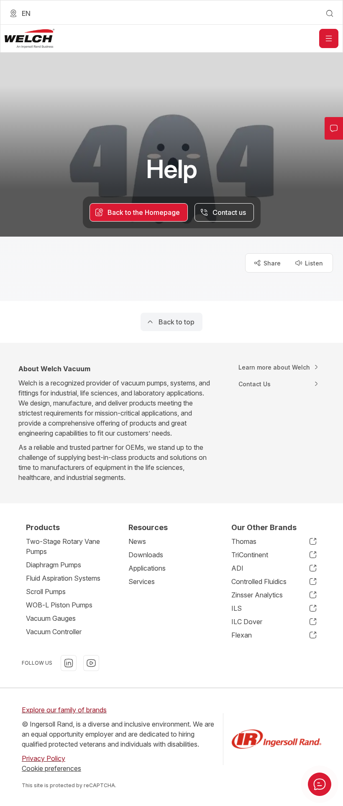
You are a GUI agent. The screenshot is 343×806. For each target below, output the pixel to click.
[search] (329, 13)
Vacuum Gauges (51, 618)
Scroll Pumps (46, 591)
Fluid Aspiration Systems (63, 578)
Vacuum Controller (54, 631)
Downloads (145, 555)
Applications (147, 568)
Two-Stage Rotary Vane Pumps (63, 546)
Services (141, 581)
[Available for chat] (319, 784)
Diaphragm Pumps (53, 565)
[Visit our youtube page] (91, 663)
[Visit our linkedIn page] (69, 663)
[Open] (328, 38)
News (137, 541)
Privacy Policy (43, 758)
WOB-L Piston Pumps (59, 605)
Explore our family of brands (64, 710)
